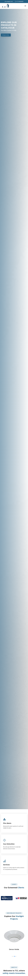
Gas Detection (8, 844)
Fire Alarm (7, 823)
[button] (12, 956)
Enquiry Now (5, 35)
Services (6, 865)
